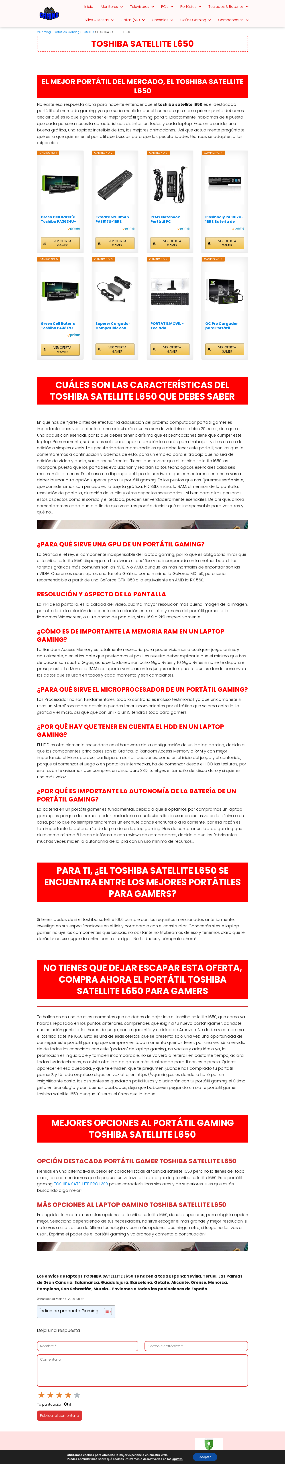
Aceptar (205, 1457)
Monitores (109, 6)
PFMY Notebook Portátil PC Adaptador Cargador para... (166, 219)
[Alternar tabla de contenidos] (106, 1311)
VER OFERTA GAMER (62, 243)
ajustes (177, 1459)
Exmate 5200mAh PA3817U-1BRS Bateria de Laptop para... (113, 219)
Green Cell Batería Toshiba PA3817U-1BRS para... (58, 325)
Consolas (160, 19)
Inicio (88, 6)
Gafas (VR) (130, 19)
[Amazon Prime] (73, 229)
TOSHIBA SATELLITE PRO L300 (81, 1184)
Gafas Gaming (193, 19)
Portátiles (188, 6)
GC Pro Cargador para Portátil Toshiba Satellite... (222, 325)
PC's (164, 6)
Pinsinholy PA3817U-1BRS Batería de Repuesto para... (224, 219)
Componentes (231, 19)
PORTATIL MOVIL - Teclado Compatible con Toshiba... (167, 325)
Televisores (139, 6)
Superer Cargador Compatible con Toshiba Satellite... (113, 325)
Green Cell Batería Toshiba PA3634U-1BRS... (58, 219)
